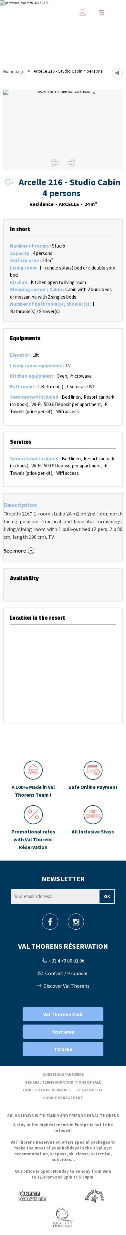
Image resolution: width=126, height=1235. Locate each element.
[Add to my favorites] (8, 182)
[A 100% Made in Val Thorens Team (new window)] (33, 779)
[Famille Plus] (94, 1196)
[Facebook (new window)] (50, 924)
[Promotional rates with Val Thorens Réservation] (33, 828)
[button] (101, 12)
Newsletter (63, 878)
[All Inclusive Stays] (93, 828)
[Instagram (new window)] (76, 924)
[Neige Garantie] (32, 1196)
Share (117, 73)
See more (15, 550)
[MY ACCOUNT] (82, 12)
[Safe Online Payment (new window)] (93, 779)
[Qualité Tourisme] (63, 1217)
